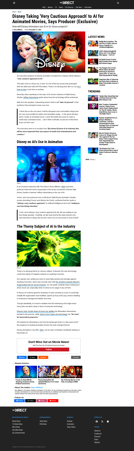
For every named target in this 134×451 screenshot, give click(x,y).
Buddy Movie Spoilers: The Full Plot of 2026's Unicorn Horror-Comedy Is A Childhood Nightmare (108, 44)
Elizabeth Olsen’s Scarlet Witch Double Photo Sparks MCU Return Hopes (108, 61)
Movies (50, 7)
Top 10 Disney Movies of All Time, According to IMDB (70, 381)
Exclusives (70, 424)
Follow (20, 400)
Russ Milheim (18, 30)
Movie (19, 12)
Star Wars (79, 7)
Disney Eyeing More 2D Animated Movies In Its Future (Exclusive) (48, 382)
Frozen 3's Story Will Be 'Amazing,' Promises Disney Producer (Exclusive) (25, 382)
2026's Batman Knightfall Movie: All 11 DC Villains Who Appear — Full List (107, 53)
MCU (44, 7)
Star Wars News (17, 430)
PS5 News (43, 424)
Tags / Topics (71, 427)
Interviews (88, 7)
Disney (92, 159)
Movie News (16, 421)
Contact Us (98, 433)
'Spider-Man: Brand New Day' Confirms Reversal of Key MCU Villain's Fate (108, 98)
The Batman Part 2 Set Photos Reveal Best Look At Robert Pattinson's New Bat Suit (108, 151)
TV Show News (17, 424)
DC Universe (69, 7)
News (61, 7)
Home (14, 12)
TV (56, 7)
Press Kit (97, 436)
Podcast (69, 421)
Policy (96, 439)
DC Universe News (18, 432)
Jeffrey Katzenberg (30, 97)
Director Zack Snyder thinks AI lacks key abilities (36, 311)
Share (22, 357)
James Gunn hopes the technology (53, 314)
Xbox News (43, 421)
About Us (97, 430)
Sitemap (97, 442)
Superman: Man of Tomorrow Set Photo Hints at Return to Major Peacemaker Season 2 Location (108, 82)
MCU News (16, 427)
